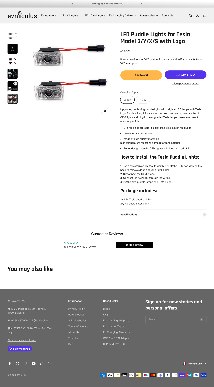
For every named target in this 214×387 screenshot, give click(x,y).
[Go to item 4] (13, 74)
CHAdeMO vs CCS (114, 344)
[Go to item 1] (13, 36)
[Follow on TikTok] (41, 363)
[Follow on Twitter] (18, 363)
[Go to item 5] (13, 86)
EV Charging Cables (121, 15)
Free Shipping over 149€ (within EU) (107, 4)
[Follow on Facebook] (10, 363)
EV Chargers (70, 15)
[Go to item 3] (13, 61)
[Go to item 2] (13, 49)
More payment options (185, 83)
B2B (70, 344)
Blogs (106, 308)
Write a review (134, 244)
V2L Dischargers (95, 15)
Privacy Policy (76, 308)
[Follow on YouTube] (33, 363)
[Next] (141, 3)
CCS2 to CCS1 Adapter (116, 338)
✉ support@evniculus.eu (22, 340)
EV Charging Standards (116, 332)
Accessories (147, 15)
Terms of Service (78, 326)
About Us (167, 15)
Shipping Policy (77, 320)
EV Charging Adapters (116, 320)
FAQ (105, 314)
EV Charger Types (113, 326)
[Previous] (72, 3)
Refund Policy (76, 314)
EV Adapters (48, 15)
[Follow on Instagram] (25, 363)
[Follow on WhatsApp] (49, 363)
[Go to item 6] (13, 99)
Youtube (73, 338)
